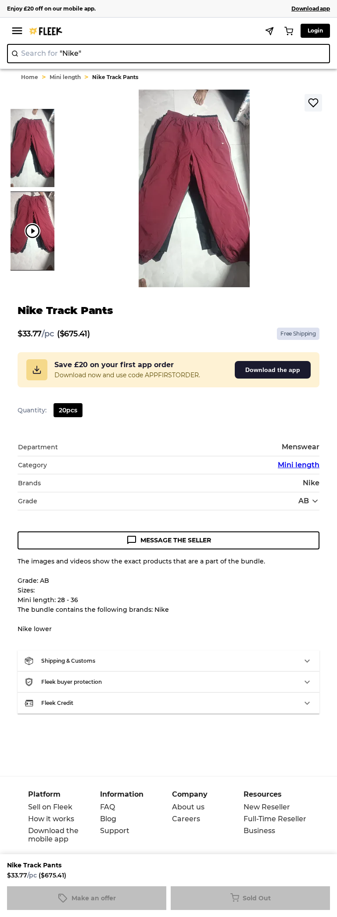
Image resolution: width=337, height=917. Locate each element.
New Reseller (267, 807)
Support (114, 831)
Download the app (272, 369)
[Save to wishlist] (313, 103)
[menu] (17, 30)
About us (188, 807)
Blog (108, 819)
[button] (168, 661)
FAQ (107, 807)
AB (303, 501)
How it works (51, 819)
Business (259, 831)
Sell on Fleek (50, 807)
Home (29, 77)
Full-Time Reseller (275, 819)
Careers (186, 819)
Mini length (65, 77)
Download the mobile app (53, 835)
